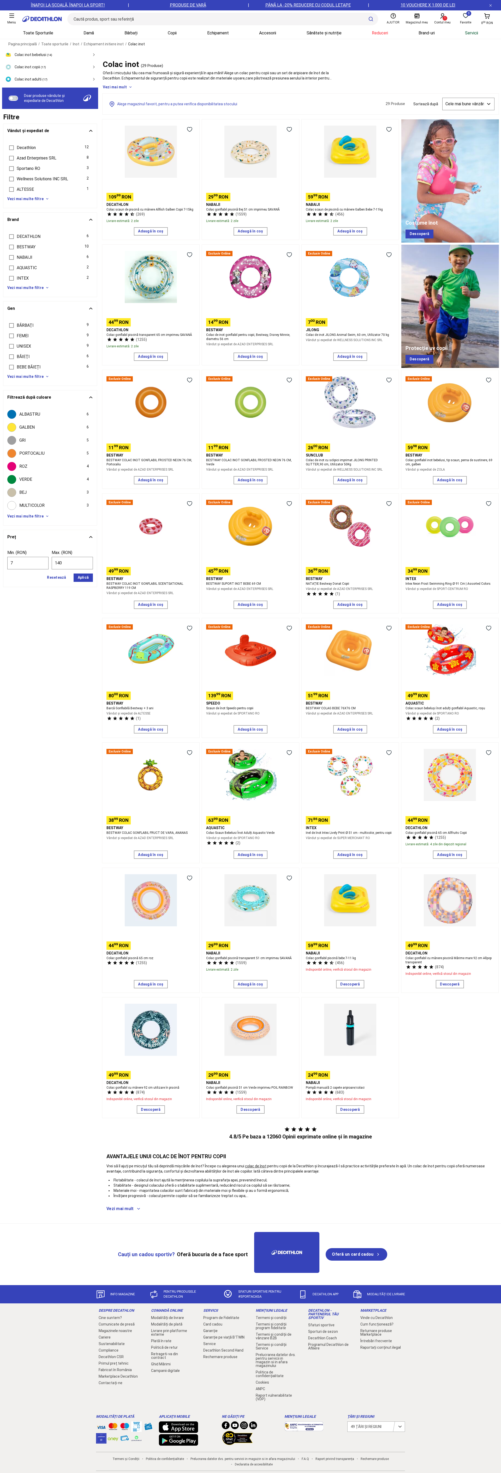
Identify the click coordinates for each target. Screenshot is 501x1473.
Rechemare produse (220, 1357)
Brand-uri (427, 32)
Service (209, 1344)
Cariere (105, 1337)
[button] (50, 148)
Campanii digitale (165, 1370)
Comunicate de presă (117, 1324)
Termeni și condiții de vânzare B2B (273, 1336)
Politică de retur (164, 1347)
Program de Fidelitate (221, 1318)
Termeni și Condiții (125, 1459)
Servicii (471, 32)
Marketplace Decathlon (118, 1376)
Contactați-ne (110, 1383)
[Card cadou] (148, 1428)
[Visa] (101, 1427)
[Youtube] (235, 1427)
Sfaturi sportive (321, 1325)
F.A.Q (305, 1459)
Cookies (262, 1382)
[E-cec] (101, 1441)
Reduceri (380, 32)
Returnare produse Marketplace (376, 1332)
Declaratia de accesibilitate (254, 1464)
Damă (89, 32)
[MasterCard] (113, 1428)
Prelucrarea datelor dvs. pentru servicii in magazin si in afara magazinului (276, 1360)
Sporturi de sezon (323, 1331)
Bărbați (131, 32)
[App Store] (178, 1430)
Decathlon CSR (111, 1357)
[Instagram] (244, 1427)
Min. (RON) (17, 552)
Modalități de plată (166, 1324)
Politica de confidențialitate (270, 1374)
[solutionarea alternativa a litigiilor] (304, 1428)
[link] (419, 234)
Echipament (218, 32)
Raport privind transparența (334, 1459)
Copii (172, 32)
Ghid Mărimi (161, 1364)
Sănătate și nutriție (324, 32)
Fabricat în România (115, 1370)
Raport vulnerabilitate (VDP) (274, 1397)
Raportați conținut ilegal (380, 1347)
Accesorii (267, 32)
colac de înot (255, 1166)
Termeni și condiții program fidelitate (271, 1326)
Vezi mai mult (115, 87)
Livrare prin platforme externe (169, 1332)
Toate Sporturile (38, 32)
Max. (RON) (62, 552)
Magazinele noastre (115, 1331)
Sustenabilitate (112, 1344)
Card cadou (212, 1324)
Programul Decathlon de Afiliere (328, 1346)
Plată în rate (161, 1341)
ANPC (260, 1389)
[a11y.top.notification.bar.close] (490, 5)
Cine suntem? (110, 1318)
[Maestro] (125, 1428)
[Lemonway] (136, 1438)
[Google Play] (178, 1443)
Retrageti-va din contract (164, 1355)
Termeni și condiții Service (271, 1346)
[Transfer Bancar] (136, 1429)
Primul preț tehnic (114, 1363)
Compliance (108, 1350)
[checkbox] (50, 414)
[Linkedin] (253, 1427)
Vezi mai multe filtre (25, 199)
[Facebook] (226, 1427)
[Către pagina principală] (42, 19)
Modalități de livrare (167, 1318)
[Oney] (113, 1438)
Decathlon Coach (322, 1338)
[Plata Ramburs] (125, 1439)
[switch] (13, 98)
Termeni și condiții (271, 1318)
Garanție (210, 1331)
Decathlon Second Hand (223, 1350)
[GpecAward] (237, 1443)
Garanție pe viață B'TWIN (223, 1337)
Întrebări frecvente (376, 1341)
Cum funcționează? (376, 1324)
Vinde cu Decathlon (376, 1318)
